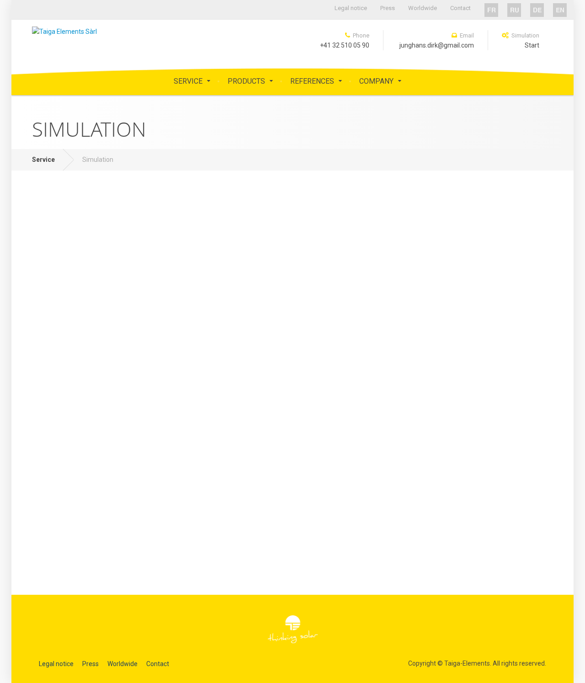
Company (376, 81)
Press (387, 8)
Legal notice (351, 8)
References (312, 81)
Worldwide (422, 8)
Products (246, 81)
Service (188, 81)
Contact (460, 8)
